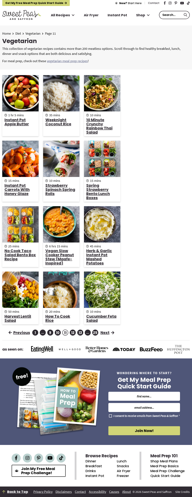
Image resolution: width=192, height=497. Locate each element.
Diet (18, 33)
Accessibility (97, 492)
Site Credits (182, 492)
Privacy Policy (42, 492)
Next (105, 332)
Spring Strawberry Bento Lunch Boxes (98, 191)
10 (58, 333)
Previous (21, 332)
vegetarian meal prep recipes (67, 61)
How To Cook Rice (57, 318)
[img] (165, 3)
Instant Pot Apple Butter (16, 122)
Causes (114, 492)
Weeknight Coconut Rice (58, 122)
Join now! (144, 430)
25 (95, 333)
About (126, 492)
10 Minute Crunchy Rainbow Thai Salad (99, 126)
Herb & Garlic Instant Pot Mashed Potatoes (99, 257)
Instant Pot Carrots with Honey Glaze (17, 189)
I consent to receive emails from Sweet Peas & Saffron (146, 416)
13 (81, 333)
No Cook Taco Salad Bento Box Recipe (20, 255)
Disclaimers (64, 492)
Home (6, 33)
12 (73, 333)
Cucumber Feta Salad (101, 318)
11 (66, 333)
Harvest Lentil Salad (17, 318)
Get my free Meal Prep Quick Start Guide (34, 3)
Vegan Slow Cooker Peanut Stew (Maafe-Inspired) (59, 257)
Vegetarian (33, 33)
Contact (80, 492)
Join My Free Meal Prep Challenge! (38, 470)
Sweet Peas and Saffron (21, 15)
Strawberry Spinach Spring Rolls (60, 189)
